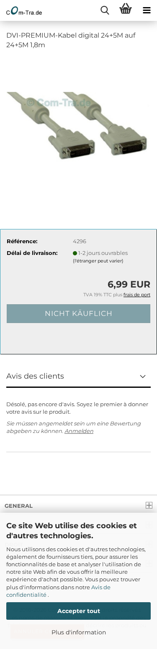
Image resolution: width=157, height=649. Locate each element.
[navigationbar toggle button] (146, 10)
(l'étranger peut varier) (98, 261)
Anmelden (78, 431)
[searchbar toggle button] (104, 10)
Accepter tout (78, 611)
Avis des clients (35, 376)
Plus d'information (78, 632)
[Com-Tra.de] (21, 10)
